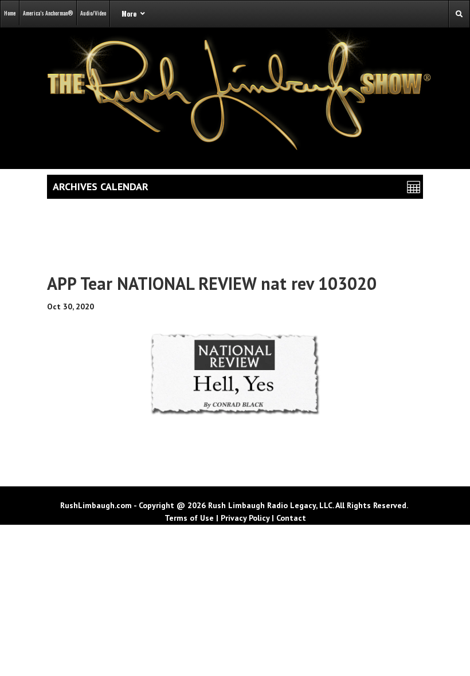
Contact (291, 518)
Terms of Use (189, 518)
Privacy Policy (245, 518)
